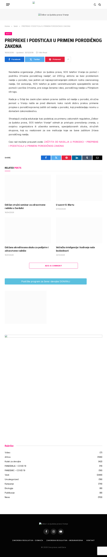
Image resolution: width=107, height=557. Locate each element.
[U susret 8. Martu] (79, 188)
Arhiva (7, 457)
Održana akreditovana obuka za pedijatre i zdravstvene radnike (27, 249)
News (7, 497)
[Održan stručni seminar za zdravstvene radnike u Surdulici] (28, 188)
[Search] (99, 4)
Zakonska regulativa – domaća (27, 540)
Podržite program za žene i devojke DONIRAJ (45, 281)
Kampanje (9, 484)
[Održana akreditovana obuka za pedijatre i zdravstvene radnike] (28, 230)
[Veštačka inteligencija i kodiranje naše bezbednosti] (79, 230)
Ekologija (9, 488)
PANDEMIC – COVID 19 (15, 470)
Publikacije (10, 493)
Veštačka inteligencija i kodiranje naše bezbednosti (75, 249)
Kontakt (91, 540)
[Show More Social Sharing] (68, 59)
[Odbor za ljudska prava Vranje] (53, 4)
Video (7, 452)
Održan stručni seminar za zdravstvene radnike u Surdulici (25, 206)
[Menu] (8, 4)
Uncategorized (12, 479)
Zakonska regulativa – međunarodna (64, 540)
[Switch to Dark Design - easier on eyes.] (95, 4)
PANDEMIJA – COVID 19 (15, 466)
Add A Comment (53, 266)
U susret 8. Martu (65, 204)
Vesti (8, 34)
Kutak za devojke (13, 461)
